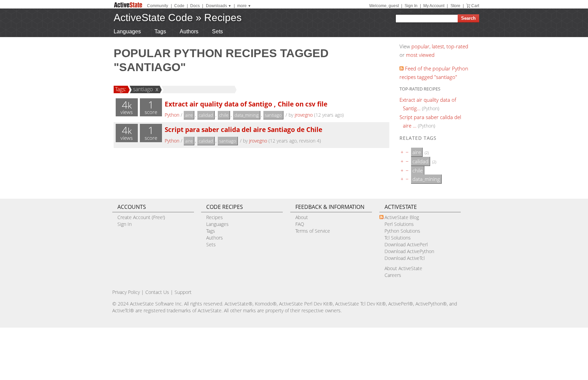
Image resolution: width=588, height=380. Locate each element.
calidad (206, 115)
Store (455, 5)
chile (223, 115)
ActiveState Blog (402, 217)
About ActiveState (403, 268)
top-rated (457, 46)
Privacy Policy (126, 292)
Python (172, 115)
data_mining (246, 115)
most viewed (420, 54)
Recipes (223, 17)
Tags (160, 31)
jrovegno (304, 115)
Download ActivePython (409, 251)
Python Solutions (402, 231)
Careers (393, 275)
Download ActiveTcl (405, 258)
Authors (189, 31)
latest (438, 46)
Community (157, 5)
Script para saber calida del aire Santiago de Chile (243, 129)
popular (420, 46)
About (301, 217)
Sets (217, 31)
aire (189, 115)
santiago (143, 89)
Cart (475, 5)
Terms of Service (312, 231)
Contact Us (157, 292)
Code (179, 5)
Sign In (411, 5)
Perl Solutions (399, 224)
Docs (195, 5)
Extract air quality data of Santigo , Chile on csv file (246, 104)
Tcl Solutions (398, 237)
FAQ (299, 224)
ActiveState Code (153, 17)
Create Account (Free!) (141, 217)
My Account (433, 5)
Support (183, 292)
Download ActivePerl (406, 244)
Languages (127, 31)
